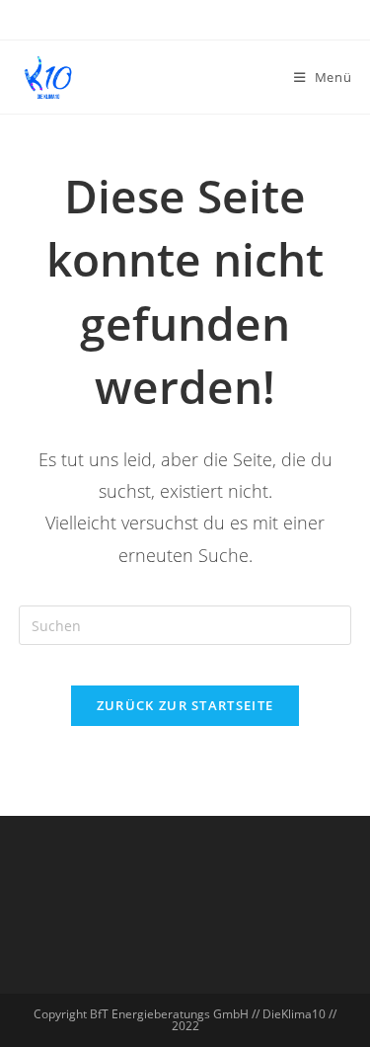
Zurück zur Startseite (185, 705)
